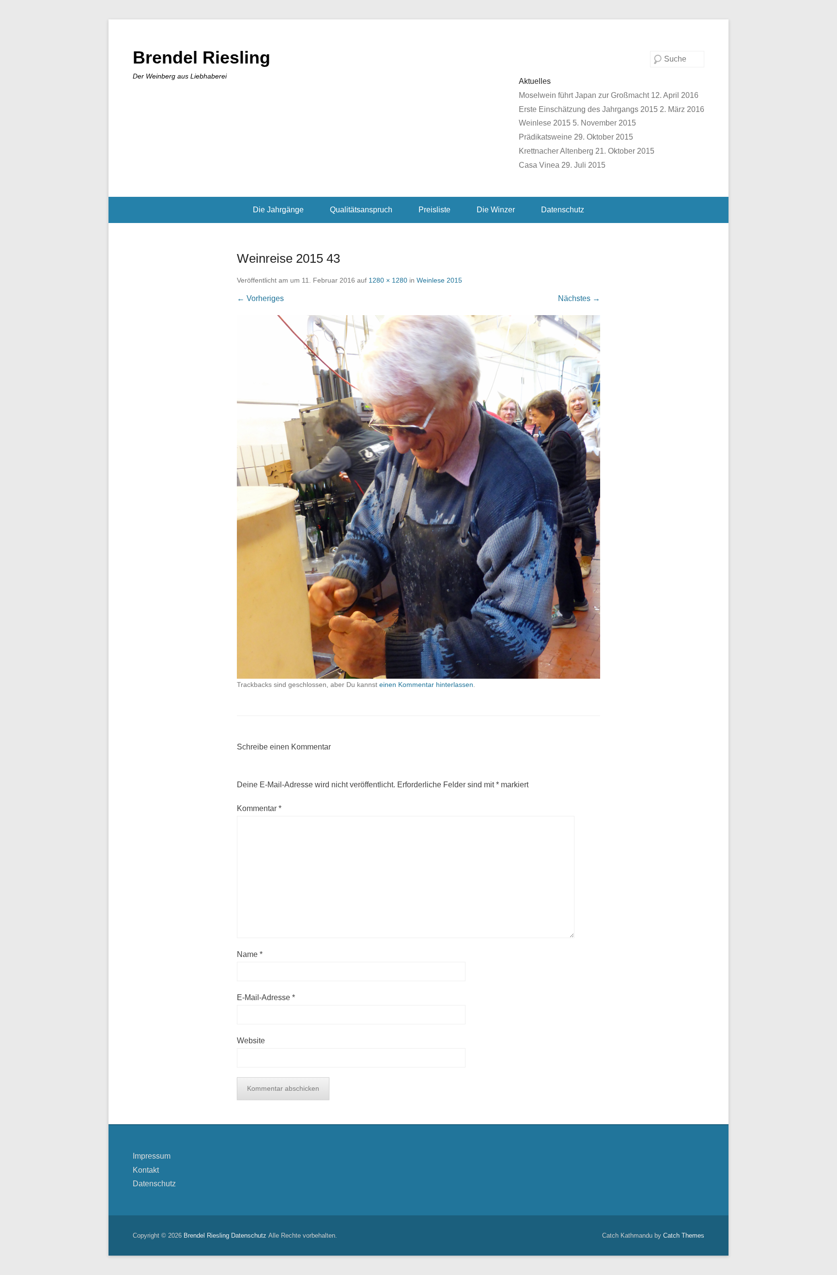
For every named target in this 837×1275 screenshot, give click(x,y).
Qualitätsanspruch (361, 210)
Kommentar (259, 808)
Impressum (151, 1156)
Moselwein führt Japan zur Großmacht (584, 95)
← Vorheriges (260, 298)
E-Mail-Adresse (266, 997)
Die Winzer (496, 210)
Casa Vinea (539, 165)
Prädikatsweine (545, 137)
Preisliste (434, 210)
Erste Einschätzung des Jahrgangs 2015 (588, 109)
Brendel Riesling (201, 57)
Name (250, 954)
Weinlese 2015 (545, 123)
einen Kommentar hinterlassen (426, 684)
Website (251, 1040)
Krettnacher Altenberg (556, 151)
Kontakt (146, 1170)
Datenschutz (562, 210)
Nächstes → (579, 298)
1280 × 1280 (388, 280)
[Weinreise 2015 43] (418, 497)
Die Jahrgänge (278, 210)
